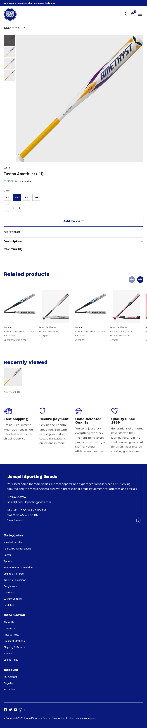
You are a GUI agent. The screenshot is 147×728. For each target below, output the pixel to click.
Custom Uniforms (13, 599)
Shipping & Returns (14, 647)
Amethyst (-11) (12, 392)
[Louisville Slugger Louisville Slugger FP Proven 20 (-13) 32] (126, 306)
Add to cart (73, 221)
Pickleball (9, 605)
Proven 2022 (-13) (49, 331)
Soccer (7, 555)
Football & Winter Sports (17, 549)
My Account (10, 677)
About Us (9, 622)
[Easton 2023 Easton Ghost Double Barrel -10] (20, 306)
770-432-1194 (16, 497)
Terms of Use (11, 653)
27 (7, 197)
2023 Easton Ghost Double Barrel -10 (19, 333)
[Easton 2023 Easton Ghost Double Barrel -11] (91, 306)
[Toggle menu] (139, 14)
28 (17, 197)
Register (8, 683)
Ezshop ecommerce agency (81, 718)
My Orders (10, 689)
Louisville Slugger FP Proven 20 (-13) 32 (122, 333)
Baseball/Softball (13, 542)
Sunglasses (10, 586)
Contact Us (10, 628)
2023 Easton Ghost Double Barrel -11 (90, 333)
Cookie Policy (11, 660)
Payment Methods (14, 641)
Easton (7, 168)
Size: (7, 191)
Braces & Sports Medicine (18, 567)
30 (36, 197)
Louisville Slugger (48, 327)
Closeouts (9, 592)
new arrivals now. (46, 3)
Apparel (8, 561)
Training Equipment (15, 580)
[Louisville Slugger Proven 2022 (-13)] (55, 306)
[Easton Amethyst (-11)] (13, 377)
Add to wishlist (12, 232)
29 (26, 197)
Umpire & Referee (14, 574)
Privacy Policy (11, 635)
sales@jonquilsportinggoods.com (29, 502)
